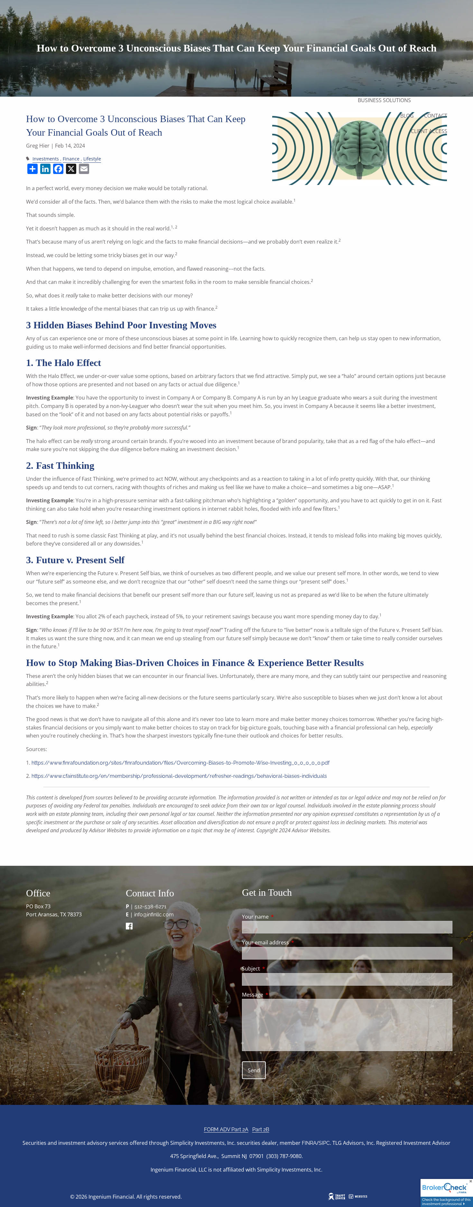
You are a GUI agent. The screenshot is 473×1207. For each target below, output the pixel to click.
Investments (45, 159)
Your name (281, 916)
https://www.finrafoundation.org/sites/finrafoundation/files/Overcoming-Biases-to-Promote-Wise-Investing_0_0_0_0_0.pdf (180, 763)
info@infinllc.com (154, 915)
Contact (435, 115)
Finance (71, 159)
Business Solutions (384, 100)
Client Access (429, 131)
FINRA (309, 1143)
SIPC (324, 1143)
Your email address (291, 942)
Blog (407, 115)
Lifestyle (92, 159)
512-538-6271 (150, 906)
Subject (277, 968)
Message (278, 994)
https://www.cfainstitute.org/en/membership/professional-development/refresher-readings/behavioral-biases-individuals (179, 776)
